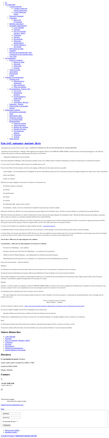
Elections (8, 344)
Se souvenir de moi (9, 421)
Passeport (8, 338)
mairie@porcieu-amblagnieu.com (12, 405)
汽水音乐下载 (13, 436)
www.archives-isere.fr (49, 226)
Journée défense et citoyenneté (15, 350)
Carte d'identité (10, 337)
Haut (2, 409)
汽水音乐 (4, 436)
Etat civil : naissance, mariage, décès (21, 143)
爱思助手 (21, 436)
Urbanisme (8, 342)
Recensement (9, 346)
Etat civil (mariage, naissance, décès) (17, 340)
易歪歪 (27, 436)
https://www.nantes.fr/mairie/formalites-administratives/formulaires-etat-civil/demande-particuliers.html (54, 306)
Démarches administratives (14, 348)
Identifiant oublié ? (11, 432)
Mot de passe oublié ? (12, 430)
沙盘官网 (33, 436)
